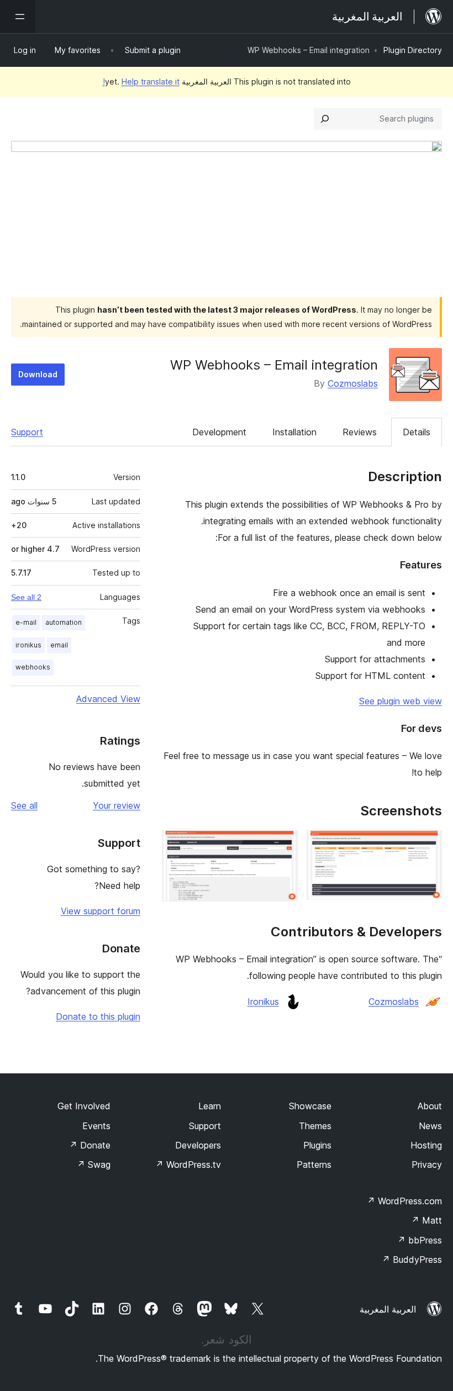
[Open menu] (17, 16)
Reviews (360, 432)
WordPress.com (404, 1200)
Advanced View (108, 698)
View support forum (100, 910)
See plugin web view (400, 701)
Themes (315, 1125)
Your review (116, 805)
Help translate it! (141, 81)
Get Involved (83, 1105)
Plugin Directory (412, 50)
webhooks (32, 667)
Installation (294, 432)
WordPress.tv (188, 1164)
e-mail (25, 622)
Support (27, 432)
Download (37, 374)
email (59, 645)
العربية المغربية (388, 1309)
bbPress (419, 1240)
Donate (89, 1145)
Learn (209, 1105)
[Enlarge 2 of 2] (282, 845)
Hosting (426, 1145)
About (430, 1105)
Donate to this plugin (98, 1016)
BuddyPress (412, 1259)
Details (416, 432)
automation (63, 622)
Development (219, 432)
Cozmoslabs (353, 383)
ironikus (28, 645)
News (430, 1125)
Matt (426, 1220)
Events (96, 1125)
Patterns (314, 1164)
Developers (198, 1145)
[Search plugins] (325, 119)
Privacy (427, 1164)
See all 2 (26, 597)
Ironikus (263, 1001)
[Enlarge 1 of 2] (427, 845)
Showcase (310, 1105)
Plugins (317, 1145)
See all (24, 805)
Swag (93, 1164)
